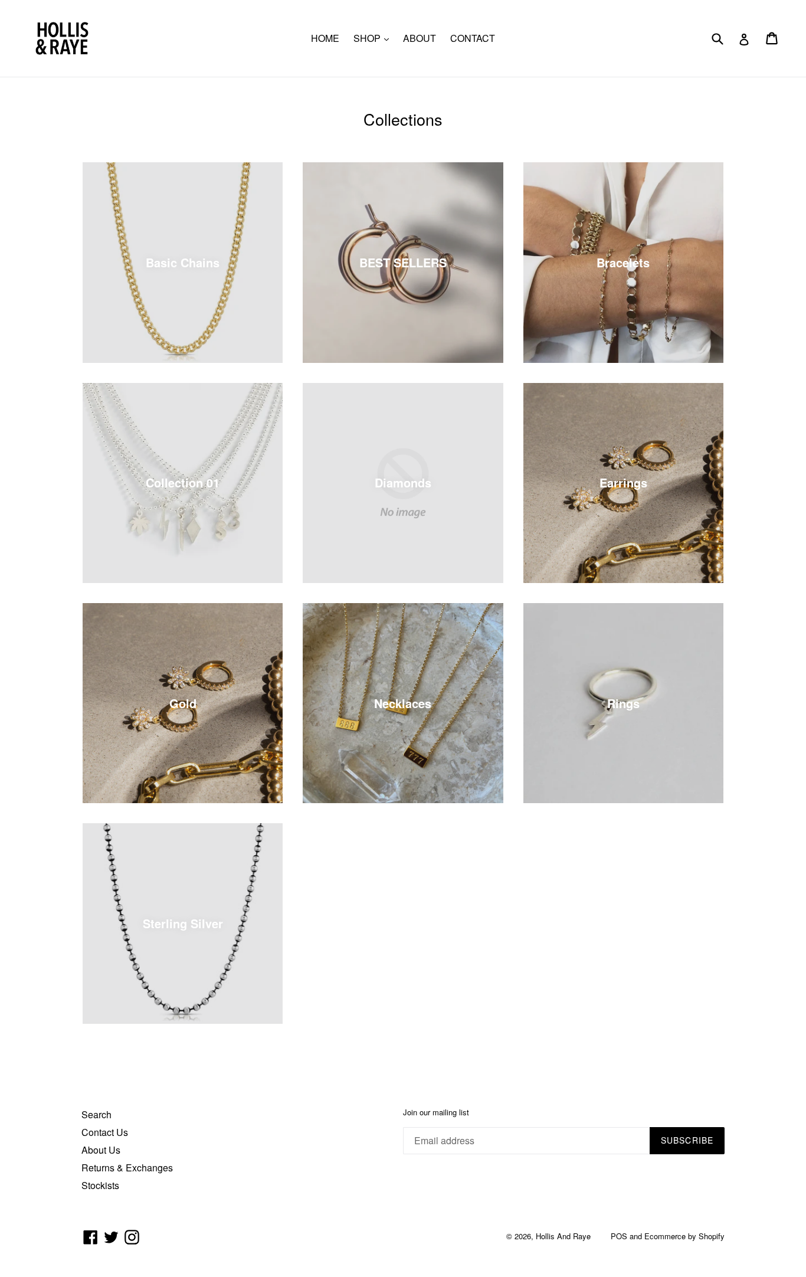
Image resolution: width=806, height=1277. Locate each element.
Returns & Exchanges (127, 1167)
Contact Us (104, 1132)
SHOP (374, 38)
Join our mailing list (436, 1112)
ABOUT (419, 38)
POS (619, 1236)
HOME (325, 38)
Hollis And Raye (563, 1236)
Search (96, 1114)
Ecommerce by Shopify (684, 1236)
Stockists (100, 1185)
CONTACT (472, 38)
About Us (100, 1150)
